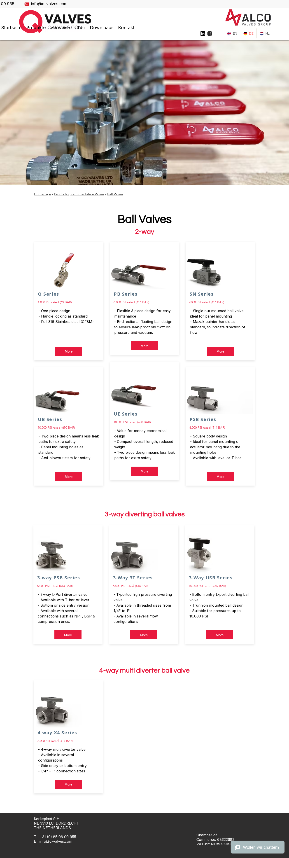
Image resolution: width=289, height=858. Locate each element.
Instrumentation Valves (87, 194)
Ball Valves (115, 194)
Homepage (42, 194)
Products (61, 194)
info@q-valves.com (56, 841)
